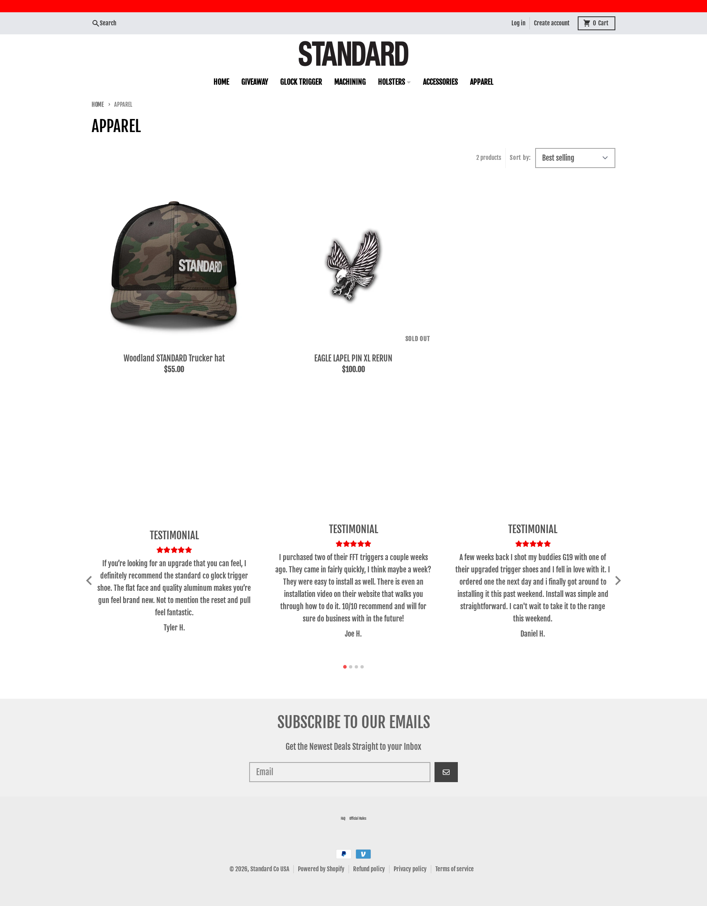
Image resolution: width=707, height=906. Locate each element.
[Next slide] (617, 580)
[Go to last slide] (89, 580)
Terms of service (454, 869)
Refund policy (369, 869)
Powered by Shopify (321, 869)
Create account (552, 23)
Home (98, 104)
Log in (518, 23)
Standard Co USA (269, 869)
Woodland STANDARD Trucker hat (174, 358)
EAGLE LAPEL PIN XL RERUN (353, 358)
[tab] (345, 666)
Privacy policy (410, 869)
